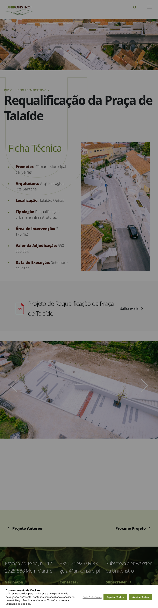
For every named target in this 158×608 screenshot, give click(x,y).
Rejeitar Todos (115, 597)
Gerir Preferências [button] (92, 597)
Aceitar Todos (140, 597)
